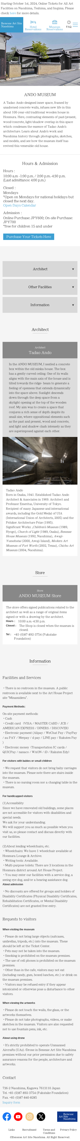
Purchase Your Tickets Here (28, 236)
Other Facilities (40, 286)
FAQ (68, 27)
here (13, 13)
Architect (40, 269)
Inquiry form (11, 1102)
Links (12, 1130)
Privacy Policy (68, 1130)
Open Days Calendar (19, 205)
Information (40, 304)
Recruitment (29, 1130)
